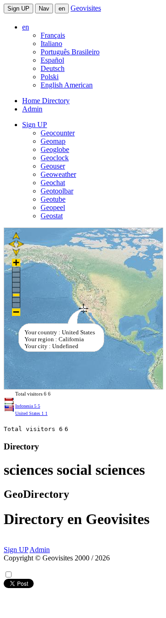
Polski (50, 77)
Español (52, 60)
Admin (32, 109)
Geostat (52, 216)
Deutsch (53, 68)
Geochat (53, 183)
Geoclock (55, 158)
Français (53, 35)
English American (67, 85)
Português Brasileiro (70, 52)
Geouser (53, 166)
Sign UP (18, 8)
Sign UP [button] (34, 124)
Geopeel (53, 207)
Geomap (53, 141)
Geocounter (58, 133)
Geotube (53, 199)
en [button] (25, 27)
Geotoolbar (57, 191)
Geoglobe (55, 149)
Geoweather (58, 174)
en (62, 8)
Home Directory (46, 101)
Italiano (51, 43)
